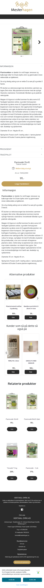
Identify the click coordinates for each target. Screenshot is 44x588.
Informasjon (6, 66)
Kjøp (13, 317)
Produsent (5, 149)
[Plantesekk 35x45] (22, 41)
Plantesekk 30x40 (12, 419)
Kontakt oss (22, 546)
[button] (21, 56)
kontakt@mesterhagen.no (22, 535)
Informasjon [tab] (9, 190)
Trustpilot (5, 155)
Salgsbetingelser (22, 549)
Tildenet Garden (21, 164)
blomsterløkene (24, 502)
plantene (16, 502)
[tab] (22, 66)
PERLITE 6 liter (13, 361)
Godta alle (32, 580)
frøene (30, 502)
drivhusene (37, 502)
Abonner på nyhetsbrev (22, 562)
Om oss (22, 544)
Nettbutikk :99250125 (23, 532)
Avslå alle (12, 580)
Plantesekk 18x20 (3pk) (32, 419)
